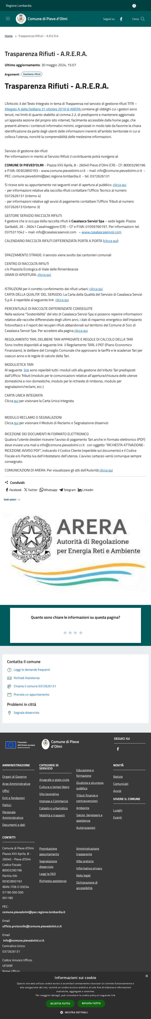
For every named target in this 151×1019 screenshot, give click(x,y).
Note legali (83, 875)
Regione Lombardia (18, 5)
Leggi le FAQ (47, 873)
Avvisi (117, 790)
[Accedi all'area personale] (134, 5)
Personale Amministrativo (12, 815)
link (26, 370)
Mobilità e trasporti (52, 815)
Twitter (33, 489)
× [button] (146, 976)
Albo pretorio (85, 861)
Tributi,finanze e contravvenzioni (87, 798)
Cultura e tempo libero (54, 786)
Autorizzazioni (85, 827)
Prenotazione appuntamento (49, 851)
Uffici (5, 790)
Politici (6, 805)
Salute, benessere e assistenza (89, 818)
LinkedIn (87, 489)
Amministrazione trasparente (87, 851)
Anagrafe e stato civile (54, 779)
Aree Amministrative (16, 783)
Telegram (70, 489)
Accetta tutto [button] (60, 1003)
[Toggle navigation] (8, 18)
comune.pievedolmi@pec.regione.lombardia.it (33, 912)
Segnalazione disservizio (48, 864)
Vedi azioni (10, 499)
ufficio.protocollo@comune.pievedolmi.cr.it (32, 926)
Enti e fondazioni (13, 797)
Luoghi (117, 810)
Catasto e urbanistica (53, 808)
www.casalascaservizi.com (101, 232)
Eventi (117, 817)
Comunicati (120, 783)
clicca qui (119, 184)
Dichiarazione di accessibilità (87, 885)
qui (16, 400)
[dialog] (75, 995)
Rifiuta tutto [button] (91, 1003)
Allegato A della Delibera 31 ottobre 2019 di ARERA (43, 109)
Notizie (118, 776)
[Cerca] (142, 19)
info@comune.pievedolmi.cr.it (23, 940)
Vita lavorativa (49, 794)
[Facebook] (119, 18)
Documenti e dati (13, 824)
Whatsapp (50, 489)
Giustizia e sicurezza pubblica (89, 785)
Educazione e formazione (85, 773)
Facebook (15, 489)
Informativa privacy (89, 868)
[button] (75, 1012)
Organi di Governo (14, 776)
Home (9, 36)
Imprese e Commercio (53, 801)
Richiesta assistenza (52, 880)
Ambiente (82, 808)
